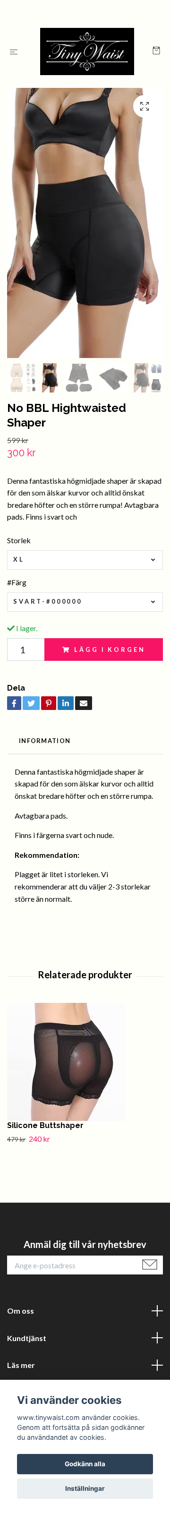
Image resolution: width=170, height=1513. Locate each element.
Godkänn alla (85, 1464)
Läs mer (21, 1364)
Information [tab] (44, 740)
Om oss (20, 1310)
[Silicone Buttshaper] (85, 1062)
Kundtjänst (26, 1337)
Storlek (19, 540)
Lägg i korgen (109, 649)
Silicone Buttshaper (45, 1125)
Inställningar (85, 1488)
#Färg (16, 582)
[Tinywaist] (87, 51)
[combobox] (85, 560)
